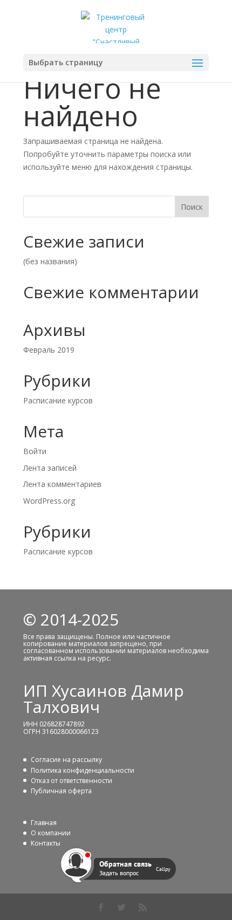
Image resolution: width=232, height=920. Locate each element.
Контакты (45, 843)
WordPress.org (49, 501)
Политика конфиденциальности (82, 770)
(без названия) (50, 261)
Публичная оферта (61, 790)
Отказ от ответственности (71, 780)
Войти (34, 451)
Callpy (163, 868)
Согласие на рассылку (66, 759)
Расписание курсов (58, 400)
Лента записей (50, 468)
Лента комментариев (62, 484)
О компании (51, 832)
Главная (44, 822)
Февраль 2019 (48, 350)
